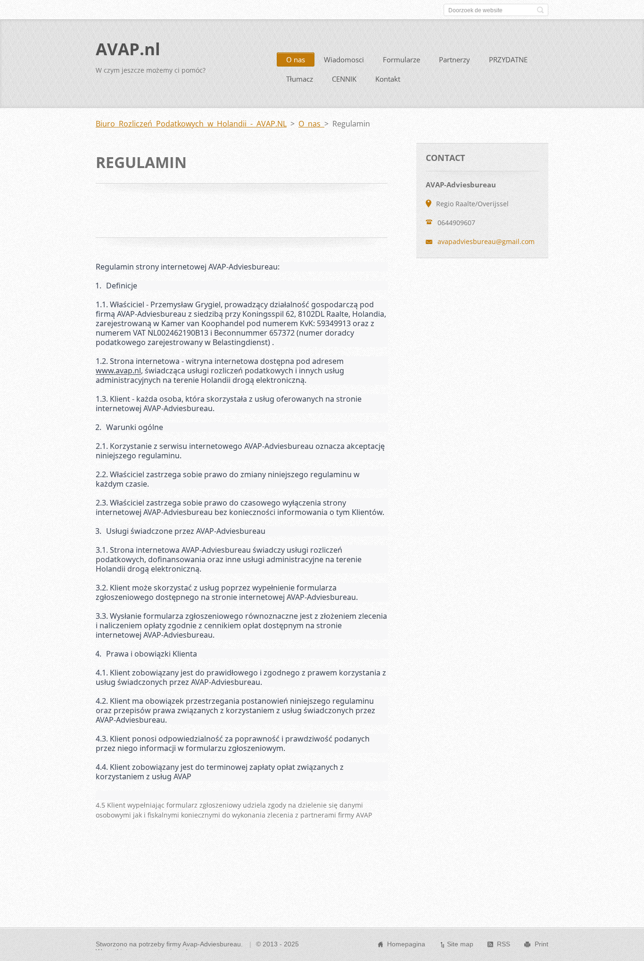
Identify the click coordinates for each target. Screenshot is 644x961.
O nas (295, 59)
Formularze (401, 59)
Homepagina (406, 944)
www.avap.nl (118, 370)
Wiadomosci (344, 59)
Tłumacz (299, 79)
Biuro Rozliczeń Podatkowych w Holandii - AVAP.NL (191, 123)
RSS (503, 944)
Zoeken (540, 10)
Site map (460, 944)
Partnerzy (454, 59)
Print (541, 944)
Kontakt (387, 79)
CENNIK (344, 79)
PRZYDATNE (508, 59)
